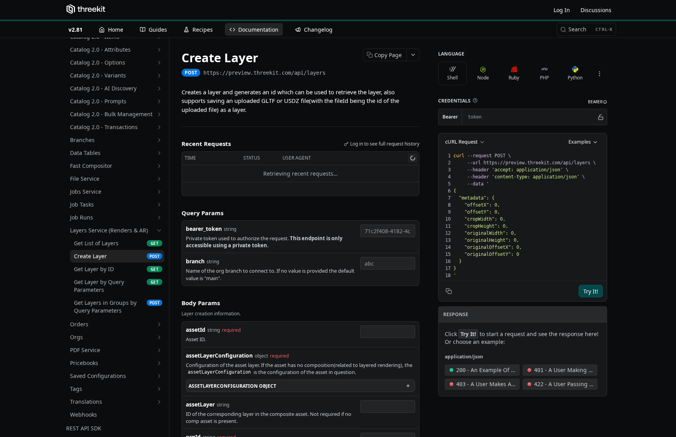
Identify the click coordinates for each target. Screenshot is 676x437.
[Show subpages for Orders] (159, 324)
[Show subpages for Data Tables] (159, 153)
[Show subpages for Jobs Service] (159, 192)
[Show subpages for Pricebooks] (159, 363)
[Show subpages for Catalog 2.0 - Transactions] (159, 127)
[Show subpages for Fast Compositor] (159, 166)
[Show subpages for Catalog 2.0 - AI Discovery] (159, 88)
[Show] (601, 117)
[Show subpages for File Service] (159, 179)
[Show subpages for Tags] (159, 389)
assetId (195, 329)
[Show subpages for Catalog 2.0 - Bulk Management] (159, 114)
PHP (544, 77)
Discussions (596, 10)
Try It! (590, 291)
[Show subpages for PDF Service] (159, 350)
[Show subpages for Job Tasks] (159, 204)
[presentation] (529, 215)
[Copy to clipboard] (333, 73)
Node (483, 77)
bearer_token (204, 228)
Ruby (514, 77)
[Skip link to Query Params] (176, 212)
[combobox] (387, 231)
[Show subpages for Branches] (159, 140)
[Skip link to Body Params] (176, 302)
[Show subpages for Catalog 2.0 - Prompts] (159, 101)
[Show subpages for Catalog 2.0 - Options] (159, 62)
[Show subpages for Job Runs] (159, 217)
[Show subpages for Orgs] (159, 337)
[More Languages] (599, 73)
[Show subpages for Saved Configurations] (159, 376)
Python (575, 77)
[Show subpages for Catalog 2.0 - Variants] (159, 75)
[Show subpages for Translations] (159, 402)
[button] (475, 100)
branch (195, 261)
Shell (452, 77)
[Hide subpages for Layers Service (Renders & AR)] (159, 230)
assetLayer (200, 404)
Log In (562, 10)
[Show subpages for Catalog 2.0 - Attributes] (159, 50)
